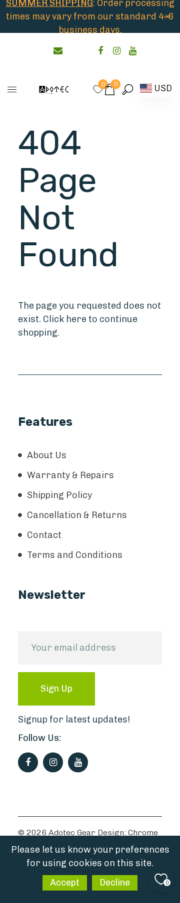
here (76, 319)
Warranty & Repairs (70, 475)
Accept (65, 882)
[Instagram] (116, 50)
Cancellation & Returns (77, 515)
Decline (115, 882)
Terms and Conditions (74, 554)
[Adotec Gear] (54, 89)
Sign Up (56, 688)
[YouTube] (132, 50)
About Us (46, 455)
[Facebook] (100, 50)
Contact (44, 535)
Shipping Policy (59, 495)
